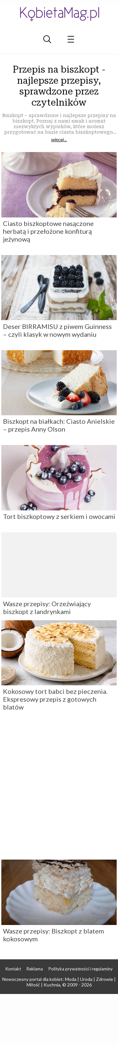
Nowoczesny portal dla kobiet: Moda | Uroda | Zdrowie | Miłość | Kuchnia (59, 981)
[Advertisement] (59, 788)
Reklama (35, 969)
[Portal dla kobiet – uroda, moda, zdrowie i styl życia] (59, 14)
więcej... (59, 139)
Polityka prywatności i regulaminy (81, 969)
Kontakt (13, 969)
